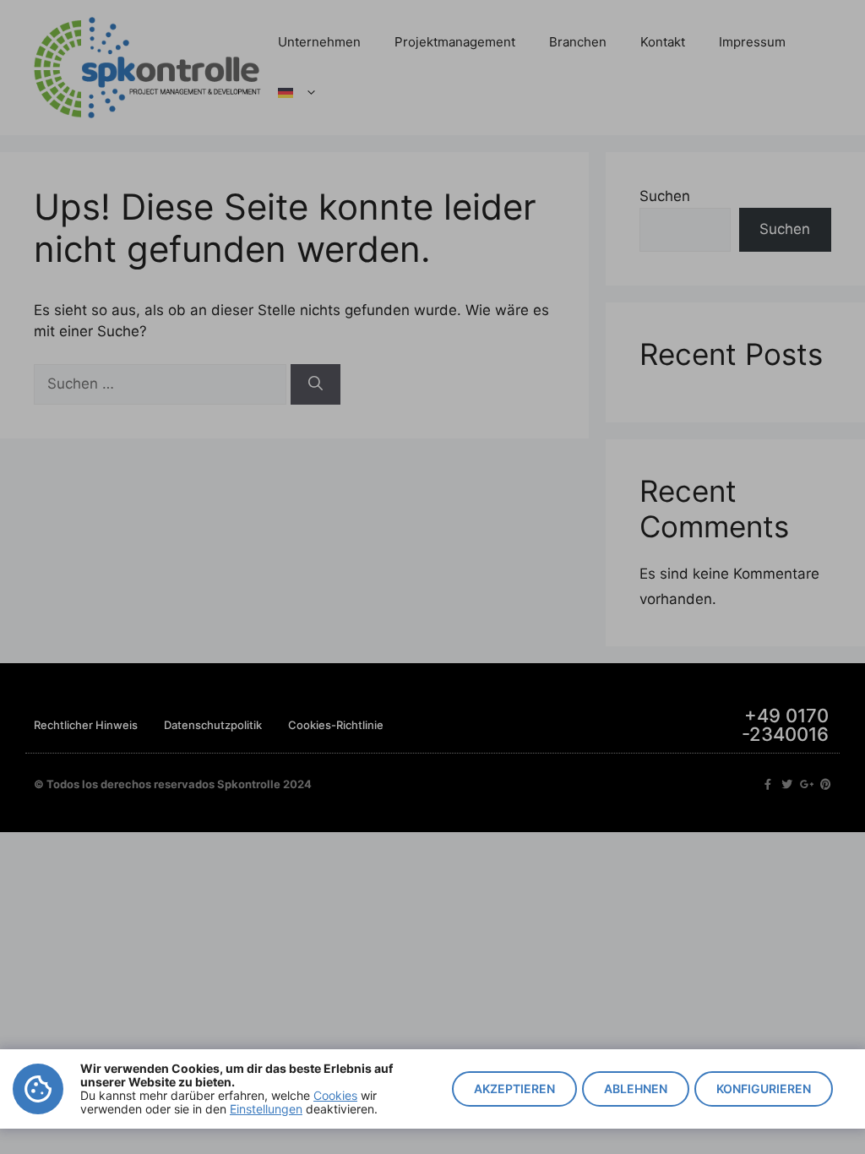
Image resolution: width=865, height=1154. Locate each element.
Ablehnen (635, 1088)
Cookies (335, 1095)
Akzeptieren (514, 1088)
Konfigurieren (763, 1088)
